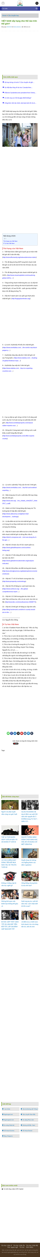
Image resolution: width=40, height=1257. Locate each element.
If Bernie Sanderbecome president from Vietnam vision (20, 93)
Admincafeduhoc (17, 26)
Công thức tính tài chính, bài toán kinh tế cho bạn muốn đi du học (20, 103)
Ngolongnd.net (8, 1114)
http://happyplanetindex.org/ (21, 298)
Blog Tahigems (8, 1136)
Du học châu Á (6, 1245)
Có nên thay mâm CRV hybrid (13, 1189)
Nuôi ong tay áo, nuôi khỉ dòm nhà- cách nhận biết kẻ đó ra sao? (29, 903)
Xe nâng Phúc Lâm (28, 1120)
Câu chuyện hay (13, 15)
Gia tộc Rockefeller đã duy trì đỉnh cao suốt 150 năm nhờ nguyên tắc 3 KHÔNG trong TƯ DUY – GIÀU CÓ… (29, 816)
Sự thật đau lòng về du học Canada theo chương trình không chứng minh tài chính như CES (19, 88)
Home (4, 15)
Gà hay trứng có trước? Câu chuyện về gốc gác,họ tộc (18, 83)
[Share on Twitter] (14, 733)
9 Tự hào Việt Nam (9, 243)
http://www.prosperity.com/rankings (14, 581)
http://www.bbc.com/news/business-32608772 (20, 602)
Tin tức (22, 1247)
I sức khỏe (7, 1109)
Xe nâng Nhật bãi (9, 1125)
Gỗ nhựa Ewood (27, 1130)
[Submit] (36, 8)
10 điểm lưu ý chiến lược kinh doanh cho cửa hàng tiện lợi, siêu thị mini (29, 924)
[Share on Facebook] (11, 733)
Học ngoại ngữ (12, 1247)
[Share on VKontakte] (25, 733)
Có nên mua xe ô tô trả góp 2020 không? (17, 98)
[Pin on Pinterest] (21, 733)
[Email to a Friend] (18, 733)
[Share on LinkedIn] (28, 733)
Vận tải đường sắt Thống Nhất (30, 1109)
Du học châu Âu (19, 1245)
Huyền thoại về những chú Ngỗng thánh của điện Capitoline (28, 862)
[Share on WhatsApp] (8, 733)
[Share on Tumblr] (31, 733)
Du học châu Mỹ (32, 1245)
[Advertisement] (20, 52)
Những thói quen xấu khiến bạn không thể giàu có (9, 903)
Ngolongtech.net (9, 1120)
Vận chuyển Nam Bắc (29, 1114)
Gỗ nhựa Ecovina (9, 1130)
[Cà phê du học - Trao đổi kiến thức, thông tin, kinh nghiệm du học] (20, 3)
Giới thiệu (29, 1247)
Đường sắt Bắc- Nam (29, 1125)
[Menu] (3, 3)
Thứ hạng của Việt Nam (10, 241)
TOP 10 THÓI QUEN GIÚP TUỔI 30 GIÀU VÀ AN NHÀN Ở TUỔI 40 (9, 839)
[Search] (36, 3)
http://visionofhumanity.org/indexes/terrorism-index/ (19, 257)
